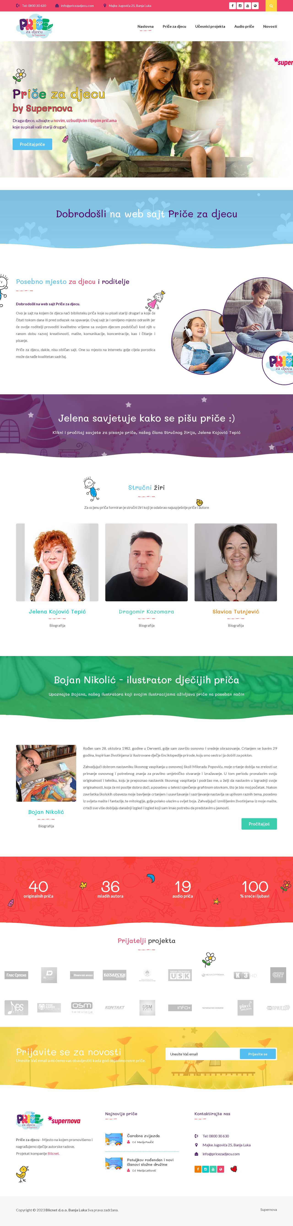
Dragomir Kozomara (146, 611)
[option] (16, 972)
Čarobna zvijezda (143, 1135)
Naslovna (146, 26)
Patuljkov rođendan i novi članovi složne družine (150, 1162)
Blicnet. (54, 1153)
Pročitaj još (259, 823)
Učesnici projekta (210, 26)
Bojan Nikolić (46, 811)
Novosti (270, 26)
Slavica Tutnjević (236, 611)
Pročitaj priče (32, 144)
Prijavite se (257, 1054)
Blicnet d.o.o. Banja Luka (66, 1210)
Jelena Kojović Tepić (57, 611)
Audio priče (244, 26)
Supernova (268, 1209)
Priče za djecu (174, 26)
